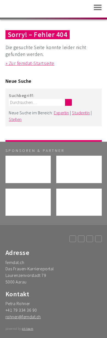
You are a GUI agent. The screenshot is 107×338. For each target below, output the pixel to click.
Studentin (81, 112)
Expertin (61, 112)
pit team (27, 329)
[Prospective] (79, 169)
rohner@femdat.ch (23, 316)
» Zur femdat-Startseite (29, 63)
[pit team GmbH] (28, 169)
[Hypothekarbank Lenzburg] (79, 202)
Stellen (15, 119)
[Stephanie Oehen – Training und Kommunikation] (28, 202)
